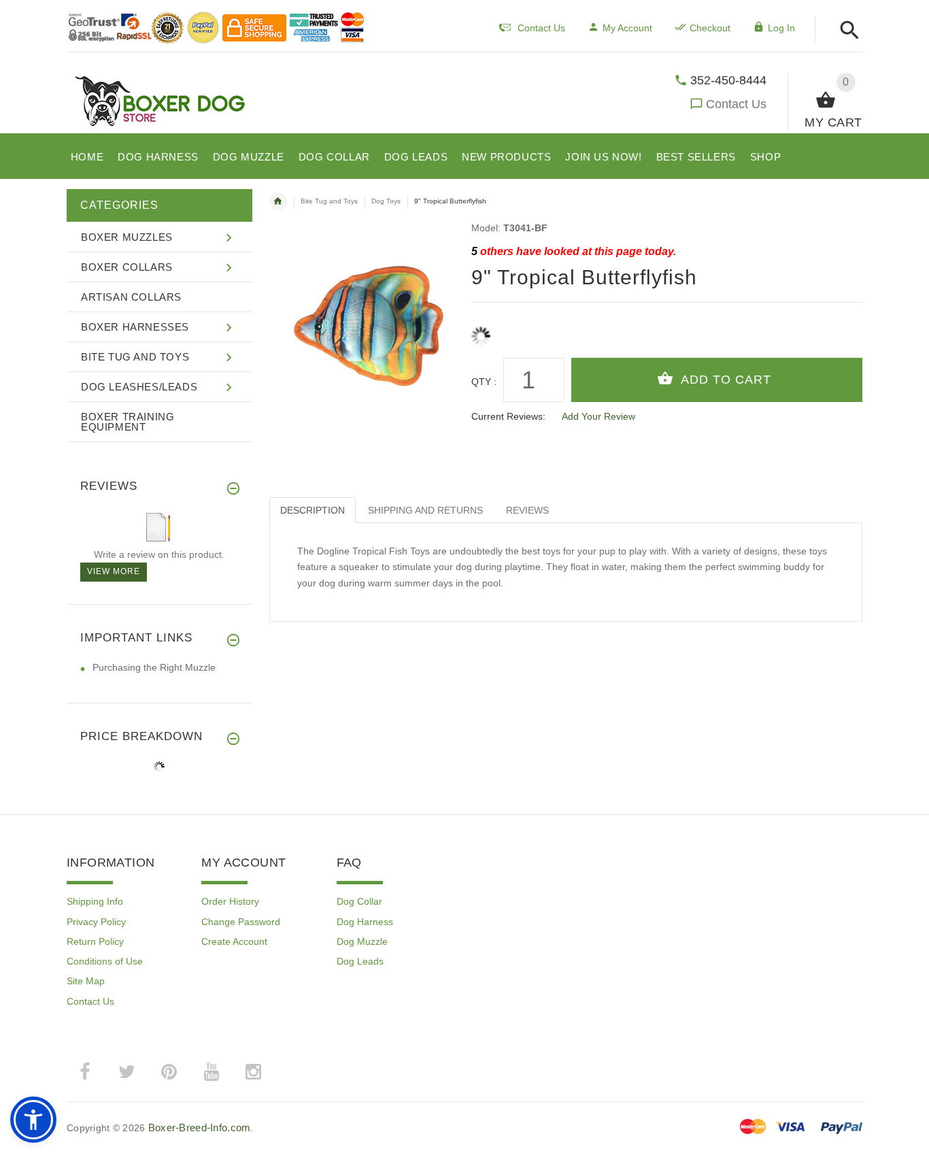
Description (312, 510)
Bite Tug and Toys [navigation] (329, 201)
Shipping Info (95, 901)
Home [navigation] (278, 201)
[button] (845, 31)
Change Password (240, 921)
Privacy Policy (96, 921)
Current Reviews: (508, 416)
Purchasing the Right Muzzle (154, 667)
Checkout (710, 27)
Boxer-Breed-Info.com (199, 1127)
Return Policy (95, 941)
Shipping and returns (425, 510)
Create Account (234, 941)
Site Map (86, 980)
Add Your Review (598, 416)
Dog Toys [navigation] (386, 201)
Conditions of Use (105, 961)
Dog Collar (359, 901)
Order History (230, 901)
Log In (781, 27)
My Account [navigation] (627, 27)
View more (113, 571)
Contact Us (736, 104)
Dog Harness (365, 921)
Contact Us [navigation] (541, 27)
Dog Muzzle (362, 941)
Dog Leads (360, 961)
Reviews (527, 510)
